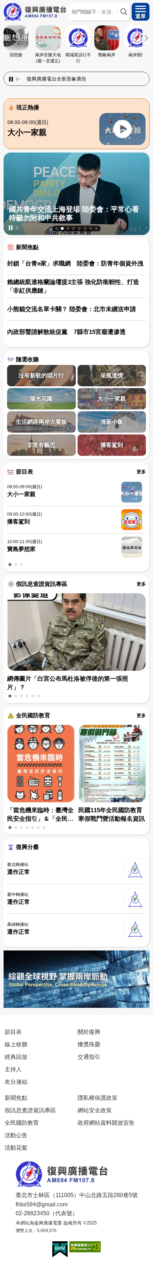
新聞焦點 (27, 247)
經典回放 (16, 1056)
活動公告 (16, 1135)
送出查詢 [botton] (123, 12)
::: (76, 70)
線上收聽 (16, 1044)
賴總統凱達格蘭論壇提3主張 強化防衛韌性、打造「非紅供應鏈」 (73, 286)
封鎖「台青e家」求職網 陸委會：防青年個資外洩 (75, 263)
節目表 (24, 472)
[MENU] (140, 12)
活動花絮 (16, 1147)
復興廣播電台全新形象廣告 (35, 79)
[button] (56, 228)
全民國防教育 (33, 715)
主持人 (13, 1069)
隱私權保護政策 (97, 1097)
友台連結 (16, 1081)
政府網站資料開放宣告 (106, 1122)
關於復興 (89, 1032)
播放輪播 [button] (17, 227)
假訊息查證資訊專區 (41, 584)
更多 (141, 471)
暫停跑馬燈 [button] (11, 79)
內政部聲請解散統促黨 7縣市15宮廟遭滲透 (66, 332)
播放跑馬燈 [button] (18, 79)
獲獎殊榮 (89, 1044)
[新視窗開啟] (60, 1249)
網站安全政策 (95, 1110)
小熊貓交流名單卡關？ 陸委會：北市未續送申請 (71, 309)
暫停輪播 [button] (10, 227)
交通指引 (89, 1056)
